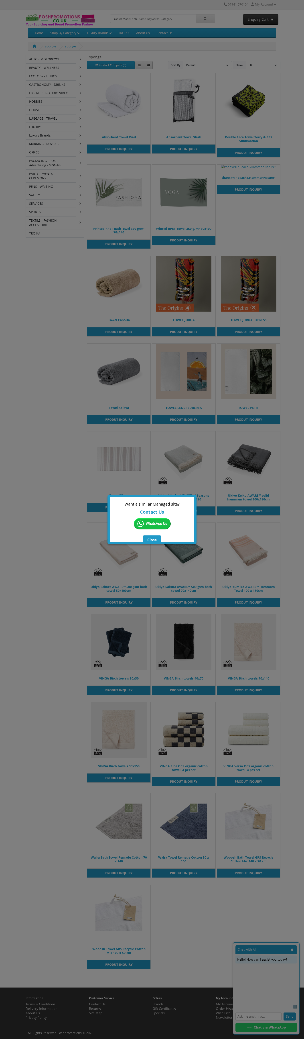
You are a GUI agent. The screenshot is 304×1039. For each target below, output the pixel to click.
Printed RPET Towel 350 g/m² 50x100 (183, 229)
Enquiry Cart (260, 19)
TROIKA (124, 33)
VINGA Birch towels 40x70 (183, 678)
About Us (143, 33)
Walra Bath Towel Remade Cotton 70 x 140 (119, 859)
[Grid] (148, 65)
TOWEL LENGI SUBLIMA (184, 408)
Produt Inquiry (119, 149)
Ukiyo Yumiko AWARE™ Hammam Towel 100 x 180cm (248, 589)
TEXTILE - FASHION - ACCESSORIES (44, 222)
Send (290, 1016)
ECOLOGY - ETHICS (43, 76)
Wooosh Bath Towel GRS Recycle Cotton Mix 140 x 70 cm (248, 859)
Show (239, 65)
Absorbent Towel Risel (119, 137)
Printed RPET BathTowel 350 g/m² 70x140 (118, 231)
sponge (50, 46)
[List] (140, 65)
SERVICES (36, 203)
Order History (226, 1008)
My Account (225, 1004)
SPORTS (35, 212)
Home (39, 33)
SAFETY (34, 195)
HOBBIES (35, 101)
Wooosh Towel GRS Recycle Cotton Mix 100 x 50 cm (119, 951)
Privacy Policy (36, 1017)
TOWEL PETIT (248, 408)
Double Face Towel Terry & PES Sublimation (248, 139)
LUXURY (35, 127)
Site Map (95, 1013)
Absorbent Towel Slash (183, 137)
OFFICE (34, 152)
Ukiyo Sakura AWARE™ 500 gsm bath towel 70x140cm (183, 589)
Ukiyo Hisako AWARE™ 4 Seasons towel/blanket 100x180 (183, 497)
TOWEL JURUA (184, 320)
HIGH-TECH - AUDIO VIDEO (48, 93)
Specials (158, 1013)
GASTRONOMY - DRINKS (47, 84)
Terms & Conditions (40, 1004)
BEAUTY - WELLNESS (44, 67)
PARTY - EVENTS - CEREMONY (42, 175)
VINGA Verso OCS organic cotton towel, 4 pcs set (248, 768)
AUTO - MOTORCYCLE (45, 59)
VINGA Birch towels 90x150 (119, 766)
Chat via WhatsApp (270, 1027)
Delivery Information (41, 1008)
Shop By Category (63, 33)
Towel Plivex (118, 495)
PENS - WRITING (41, 186)
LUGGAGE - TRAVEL (43, 118)
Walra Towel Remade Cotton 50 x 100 (183, 859)
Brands (157, 1004)
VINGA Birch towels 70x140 (248, 678)
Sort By (175, 65)
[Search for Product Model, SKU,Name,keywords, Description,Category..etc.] (205, 18)
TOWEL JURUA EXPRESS (249, 320)
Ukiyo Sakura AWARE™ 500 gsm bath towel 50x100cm (119, 589)
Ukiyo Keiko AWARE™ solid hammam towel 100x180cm (248, 497)
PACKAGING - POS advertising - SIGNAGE (45, 163)
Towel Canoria (119, 320)
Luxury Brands (98, 33)
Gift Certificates (164, 1008)
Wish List (223, 1013)
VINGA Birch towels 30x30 (119, 678)
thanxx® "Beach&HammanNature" (249, 178)
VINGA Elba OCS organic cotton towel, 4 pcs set (184, 768)
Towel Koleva (119, 408)
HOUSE (34, 110)
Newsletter (224, 1017)
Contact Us (164, 33)
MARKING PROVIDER (44, 144)
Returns (95, 1008)
